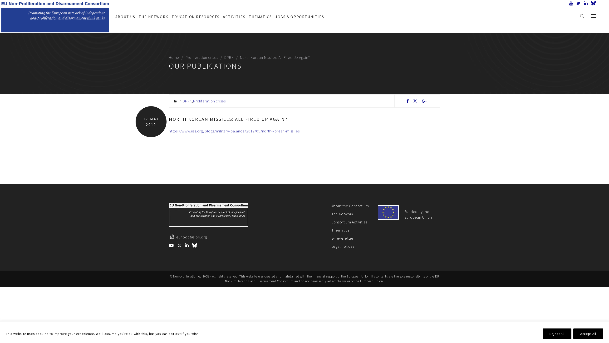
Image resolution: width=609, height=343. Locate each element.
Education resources (195, 16)
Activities (234, 16)
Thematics (260, 16)
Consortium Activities (349, 222)
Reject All (557, 334)
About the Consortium (350, 205)
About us (125, 16)
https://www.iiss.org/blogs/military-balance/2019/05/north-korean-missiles (234, 131)
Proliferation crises (202, 57)
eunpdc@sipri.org (191, 237)
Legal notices (342, 246)
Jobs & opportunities (299, 16)
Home (174, 57)
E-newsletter (342, 238)
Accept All (588, 334)
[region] (304, 332)
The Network (153, 16)
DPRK (229, 57)
